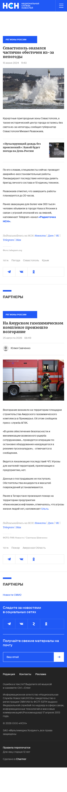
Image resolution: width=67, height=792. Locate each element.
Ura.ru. (45, 508)
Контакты (25, 674)
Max (18, 240)
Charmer (21, 759)
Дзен (51, 235)
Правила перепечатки (16, 747)
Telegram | (9, 240)
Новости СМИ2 (12, 594)
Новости (40, 235)
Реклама (40, 674)
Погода (15, 260)
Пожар (15, 547)
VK (57, 235)
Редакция (9, 674)
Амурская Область (34, 547)
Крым (45, 260)
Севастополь (31, 260)
